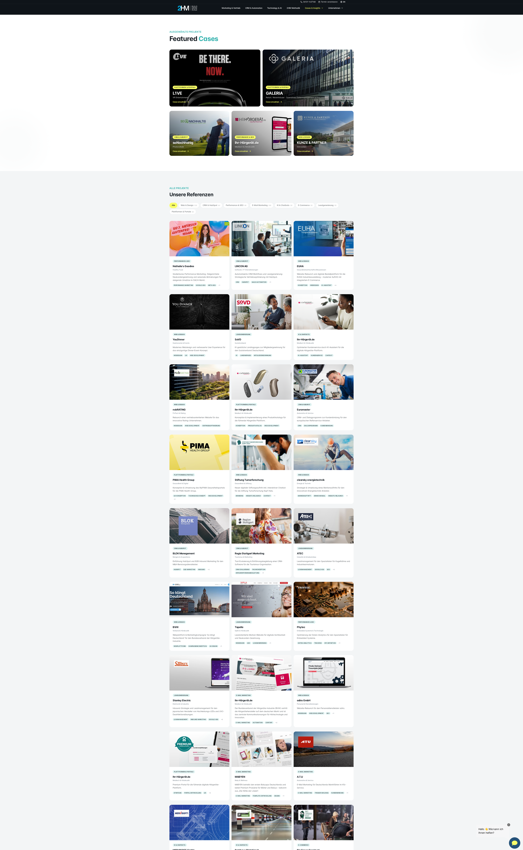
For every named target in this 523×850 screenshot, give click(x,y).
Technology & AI (274, 8)
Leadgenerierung (327, 205)
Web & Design (189, 205)
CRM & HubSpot (211, 205)
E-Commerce (305, 205)
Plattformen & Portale (183, 211)
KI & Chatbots (284, 205)
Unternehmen (334, 8)
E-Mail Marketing (261, 205)
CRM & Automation (253, 8)
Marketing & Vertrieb (231, 8)
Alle (173, 205)
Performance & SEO (236, 205)
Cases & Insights (312, 8)
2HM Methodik (293, 8)
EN (344, 2)
